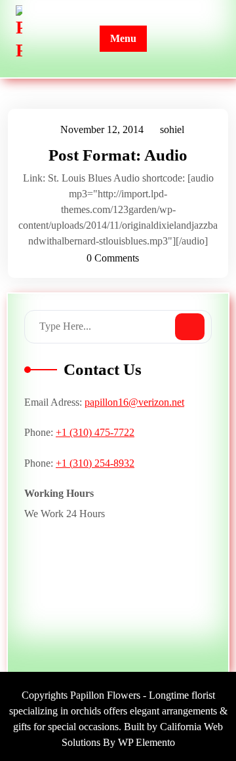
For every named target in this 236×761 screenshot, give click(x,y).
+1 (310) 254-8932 (95, 463)
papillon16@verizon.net (134, 402)
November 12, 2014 (102, 131)
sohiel (173, 130)
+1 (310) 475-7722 (95, 432)
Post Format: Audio (118, 155)
